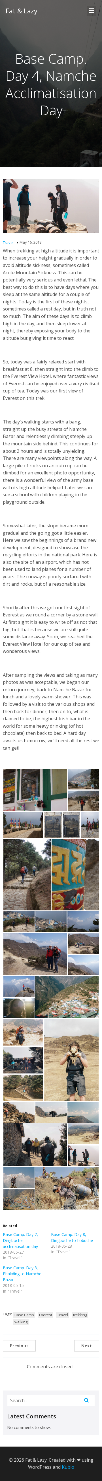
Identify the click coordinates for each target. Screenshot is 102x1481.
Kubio (68, 1467)
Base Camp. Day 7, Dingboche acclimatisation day (20, 1240)
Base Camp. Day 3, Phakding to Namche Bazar (22, 1273)
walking (20, 1321)
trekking (80, 1314)
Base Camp (24, 1314)
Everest (45, 1314)
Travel (8, 242)
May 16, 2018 (30, 242)
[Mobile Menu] (91, 11)
